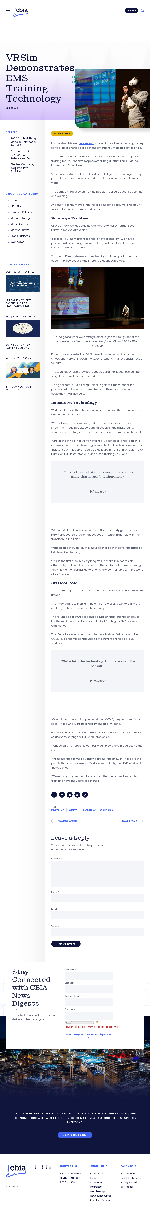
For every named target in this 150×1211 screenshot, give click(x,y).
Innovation (57, 810)
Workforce (106, 810)
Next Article (129, 821)
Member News (20, 230)
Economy (17, 200)
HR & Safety (18, 206)
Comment (57, 858)
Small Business (20, 236)
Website (55, 926)
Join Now (131, 10)
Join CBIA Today (75, 1135)
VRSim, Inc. (86, 143)
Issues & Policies (21, 212)
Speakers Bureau (100, 1200)
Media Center (19, 224)
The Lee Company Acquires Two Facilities (22, 168)
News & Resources (100, 1195)
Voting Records (129, 1182)
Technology (88, 810)
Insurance (96, 1187)
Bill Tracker (126, 1187)
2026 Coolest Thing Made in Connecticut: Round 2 (24, 142)
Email (54, 909)
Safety (73, 810)
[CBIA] (20, 12)
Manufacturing (20, 218)
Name (55, 892)
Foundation (96, 1182)
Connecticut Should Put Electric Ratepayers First (23, 155)
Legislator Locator (130, 1178)
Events (94, 1178)
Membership (97, 1191)
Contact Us (96, 1173)
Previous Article (67, 821)
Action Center (128, 1173)
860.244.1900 (67, 1182)
